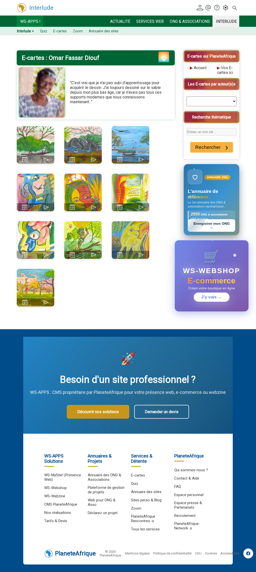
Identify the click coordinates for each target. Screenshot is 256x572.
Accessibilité (229, 553)
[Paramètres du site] (226, 8)
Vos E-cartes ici (225, 70)
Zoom (78, 31)
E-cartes (60, 31)
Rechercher (207, 147)
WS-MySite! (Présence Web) (62, 477)
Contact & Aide (186, 478)
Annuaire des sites (103, 31)
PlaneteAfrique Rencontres (143, 518)
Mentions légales (137, 553)
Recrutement (185, 515)
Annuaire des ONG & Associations (104, 477)
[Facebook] (248, 553)
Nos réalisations (57, 512)
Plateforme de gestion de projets (106, 489)
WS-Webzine (54, 496)
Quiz (43, 31)
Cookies (211, 553)
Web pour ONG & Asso (102, 502)
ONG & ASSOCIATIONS (190, 21)
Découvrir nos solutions (98, 411)
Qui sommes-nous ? (191, 470)
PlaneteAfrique (75, 553)
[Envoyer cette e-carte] (46, 159)
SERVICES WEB (150, 21)
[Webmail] (209, 8)
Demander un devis (161, 411)
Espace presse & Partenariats (188, 505)
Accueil (200, 67)
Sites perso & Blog (146, 500)
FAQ (177, 486)
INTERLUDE (226, 21)
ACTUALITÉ (120, 21)
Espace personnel (189, 495)
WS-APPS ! (30, 21)
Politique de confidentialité (172, 553)
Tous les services (145, 529)
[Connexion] (200, 8)
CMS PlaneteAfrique (60, 504)
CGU (198, 553)
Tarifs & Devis (55, 521)
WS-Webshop (55, 488)
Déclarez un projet (103, 513)
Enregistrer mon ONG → (212, 225)
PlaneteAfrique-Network (187, 525)
